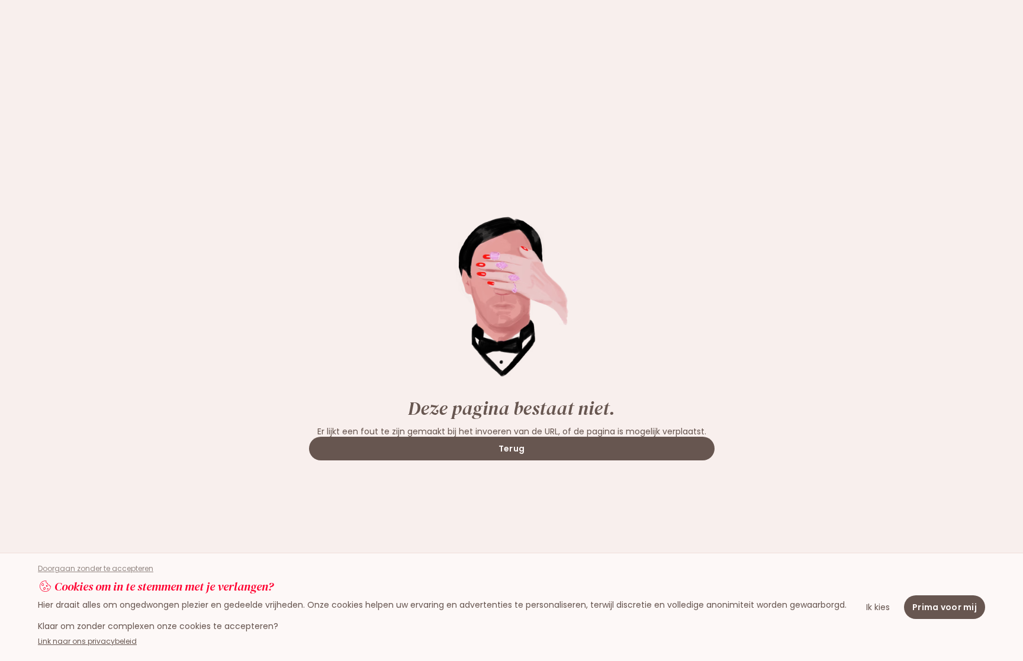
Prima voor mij (944, 607)
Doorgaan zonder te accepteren (95, 569)
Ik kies (878, 607)
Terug (511, 448)
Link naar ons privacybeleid (87, 641)
